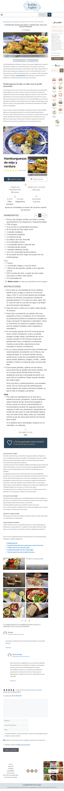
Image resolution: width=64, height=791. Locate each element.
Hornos (10, 768)
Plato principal (15, 21)
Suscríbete (10, 771)
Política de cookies (10, 777)
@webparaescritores (51, 787)
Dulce (60, 98)
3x (45, 215)
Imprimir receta (33, 60)
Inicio (11, 764)
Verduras (57, 126)
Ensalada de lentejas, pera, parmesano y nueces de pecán (25, 545)
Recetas (10, 766)
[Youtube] (35, 770)
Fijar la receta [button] (38, 179)
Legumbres (60, 83)
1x (39, 215)
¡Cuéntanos (18, 444)
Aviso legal (11, 773)
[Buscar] (49, 15)
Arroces (54, 108)
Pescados (54, 92)
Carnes (60, 105)
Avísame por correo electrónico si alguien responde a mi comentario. (24, 740)
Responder (8, 647)
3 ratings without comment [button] (33, 690)
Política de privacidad (23, 744)
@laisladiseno (34, 787)
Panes (60, 91)
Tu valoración (7, 696)
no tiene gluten (20, 75)
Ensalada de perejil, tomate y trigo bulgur (20, 550)
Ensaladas (54, 117)
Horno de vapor (17, 654)
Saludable (54, 100)
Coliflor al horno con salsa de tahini (18, 547)
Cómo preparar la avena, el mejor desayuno (20, 552)
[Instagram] (32, 770)
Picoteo (54, 83)
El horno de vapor (7, 21)
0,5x (36, 215)
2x (42, 215)
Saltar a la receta (20, 60)
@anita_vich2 (19, 787)
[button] (1, 14)
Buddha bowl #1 (12, 543)
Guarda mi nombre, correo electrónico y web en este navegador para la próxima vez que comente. (26, 735)
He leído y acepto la (17, 744)
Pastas (60, 113)
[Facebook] (28, 770)
